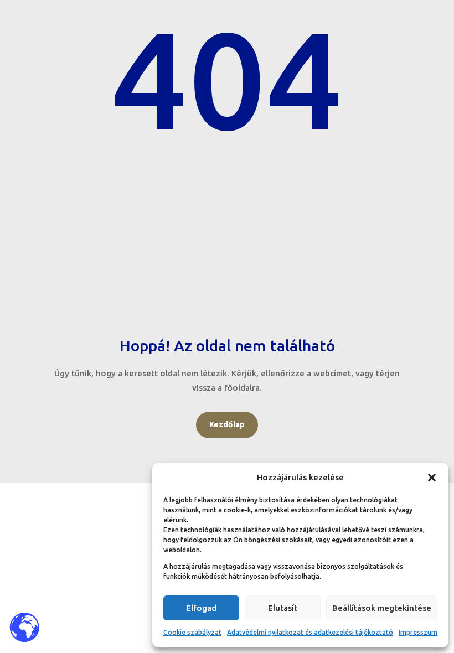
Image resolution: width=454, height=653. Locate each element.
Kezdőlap (227, 424)
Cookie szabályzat (192, 632)
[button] (431, 477)
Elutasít (282, 608)
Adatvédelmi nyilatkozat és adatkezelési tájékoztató (310, 632)
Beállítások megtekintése (381, 608)
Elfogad (201, 608)
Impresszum (418, 632)
